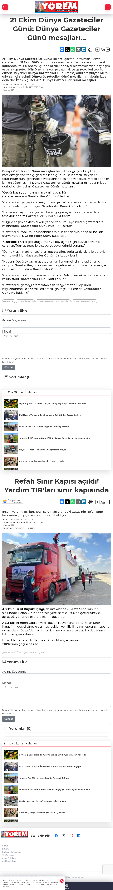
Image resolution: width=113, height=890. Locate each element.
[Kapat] (62, 881)
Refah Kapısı (9, 652)
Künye (5, 846)
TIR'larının (10, 644)
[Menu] (108, 7)
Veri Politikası (8, 855)
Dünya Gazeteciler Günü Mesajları (53, 301)
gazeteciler (56, 251)
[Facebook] (56, 835)
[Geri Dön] (5, 7)
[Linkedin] (79, 835)
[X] (64, 835)
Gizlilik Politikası (9, 861)
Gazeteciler (34, 59)
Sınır (31, 613)
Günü (47, 59)
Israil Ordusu (31, 652)
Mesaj (6, 331)
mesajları (88, 80)
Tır (41, 652)
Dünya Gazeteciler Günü (84, 301)
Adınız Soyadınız (14, 320)
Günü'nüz (46, 226)
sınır (99, 511)
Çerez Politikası (9, 858)
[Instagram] (71, 835)
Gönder (8, 367)
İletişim (5, 849)
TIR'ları (28, 511)
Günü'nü (52, 196)
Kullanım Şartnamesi (11, 852)
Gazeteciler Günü (25, 301)
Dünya (19, 59)
